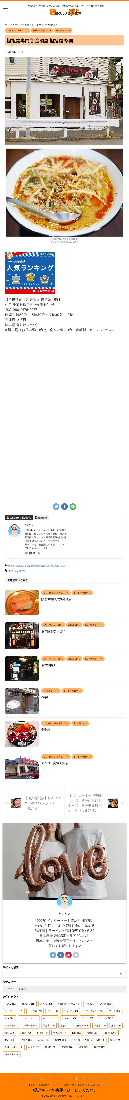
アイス (105, 1003)
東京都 (92, 1032)
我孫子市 (60, 1032)
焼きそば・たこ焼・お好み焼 (88, 1040)
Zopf (44, 697)
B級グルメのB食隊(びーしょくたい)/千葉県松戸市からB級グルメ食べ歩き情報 (64, 1085)
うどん (10, 1003)
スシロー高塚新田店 (54, 763)
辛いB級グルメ (58, 565)
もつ (89, 1003)
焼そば (115, 1040)
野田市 (99, 1047)
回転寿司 (82, 1025)
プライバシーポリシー (54, 1078)
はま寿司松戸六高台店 (56, 599)
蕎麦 (83, 1047)
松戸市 (22, 570)
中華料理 (31, 1025)
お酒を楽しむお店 (68, 1003)
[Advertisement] (64, 473)
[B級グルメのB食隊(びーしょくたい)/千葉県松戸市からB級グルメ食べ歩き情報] (65, 13)
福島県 (33, 1047)
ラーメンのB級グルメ (18, 565)
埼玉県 (100, 1025)
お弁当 (46, 1003)
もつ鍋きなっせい (53, 631)
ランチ (87, 1018)
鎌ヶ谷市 (12, 1054)
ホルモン (69, 1018)
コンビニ (71, 1011)
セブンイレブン (93, 1011)
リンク (72, 1078)
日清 (76, 1032)
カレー (53, 1011)
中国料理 (11, 1025)
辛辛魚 (45, 729)
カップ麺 (35, 1011)
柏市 (10, 1040)
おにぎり (28, 1003)
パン (9, 1018)
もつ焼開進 (48, 665)
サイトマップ (85, 1078)
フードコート (29, 1018)
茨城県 (67, 1047)
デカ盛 (115, 1011)
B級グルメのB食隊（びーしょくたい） (64, 1090)
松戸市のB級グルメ (40, 565)
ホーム (24, 1078)
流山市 (43, 1040)
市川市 (42, 1032)
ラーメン (13, 570)
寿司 (9, 1032)
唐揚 (64, 1025)
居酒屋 (25, 1032)
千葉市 (49, 1025)
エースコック (14, 1011)
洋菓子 (26, 1040)
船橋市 (50, 1047)
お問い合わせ (102, 1078)
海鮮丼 (60, 1040)
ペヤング (50, 1018)
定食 (116, 1025)
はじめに (36, 1078)
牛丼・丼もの (14, 1047)
